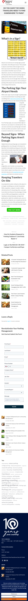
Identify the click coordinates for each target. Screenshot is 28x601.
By (5, 218)
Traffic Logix (10, 541)
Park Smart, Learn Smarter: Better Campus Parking (18, 294)
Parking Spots (12, 493)
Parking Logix (22, 485)
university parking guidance (8, 504)
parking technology (7, 496)
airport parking (6, 22)
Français (7, 599)
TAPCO (3, 541)
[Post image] (5, 262)
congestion (24, 465)
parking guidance (8, 224)
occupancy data (19, 472)
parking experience (15, 483)
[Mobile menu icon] (26, 2)
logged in (9, 321)
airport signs (15, 220)
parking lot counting (13, 487)
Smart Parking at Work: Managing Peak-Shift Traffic (18, 286)
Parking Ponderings (7, 24)
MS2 (2, 542)
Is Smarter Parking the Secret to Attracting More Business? (18, 260)
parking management (17, 489)
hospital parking (17, 470)
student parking (18, 498)
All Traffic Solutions (18, 541)
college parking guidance (16, 465)
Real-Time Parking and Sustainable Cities (17, 277)
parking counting (20, 222)
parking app (9, 476)
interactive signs (21, 220)
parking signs (14, 224)
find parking (9, 469)
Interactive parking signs (16, 98)
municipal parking (5, 472)
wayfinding (17, 504)
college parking (6, 465)
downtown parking (17, 467)
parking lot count (5, 487)
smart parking (20, 224)
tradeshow (15, 500)
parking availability (6, 478)
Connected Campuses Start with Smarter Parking (18, 269)
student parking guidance (7, 500)
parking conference (16, 478)
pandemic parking (18, 474)
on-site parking (7, 222)
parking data (6, 483)
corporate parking (7, 467)
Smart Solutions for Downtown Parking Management (16, 304)
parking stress (19, 493)
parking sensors (20, 491)
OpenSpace (6, 474)
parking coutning (21, 480)
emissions (4, 469)
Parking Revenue (13, 491)
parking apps (13, 222)
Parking (4, 476)
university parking (7, 502)
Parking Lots (6, 489)
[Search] (21, 2)
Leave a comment (23, 218)
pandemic (12, 474)
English (3, 599)
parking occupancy (5, 491)
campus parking (13, 463)
